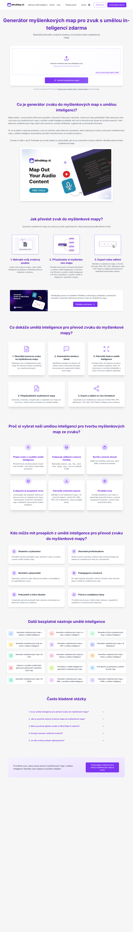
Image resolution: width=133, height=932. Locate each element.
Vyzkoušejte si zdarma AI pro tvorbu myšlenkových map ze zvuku (102, 767)
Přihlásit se (100, 5)
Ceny (58, 5)
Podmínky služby (83, 89)
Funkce (52, 5)
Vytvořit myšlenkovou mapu (68, 80)
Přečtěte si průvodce (84, 304)
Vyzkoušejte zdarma (117, 5)
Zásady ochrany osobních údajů (67, 89)
